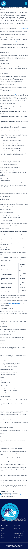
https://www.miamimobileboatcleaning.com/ (17, 494)
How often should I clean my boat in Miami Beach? (12, 448)
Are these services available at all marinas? (10, 457)
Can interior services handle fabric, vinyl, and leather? (12, 464)
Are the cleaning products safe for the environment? (12, 461)
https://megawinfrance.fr (22, 28)
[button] (26, 3)
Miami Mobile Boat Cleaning (10, 41)
